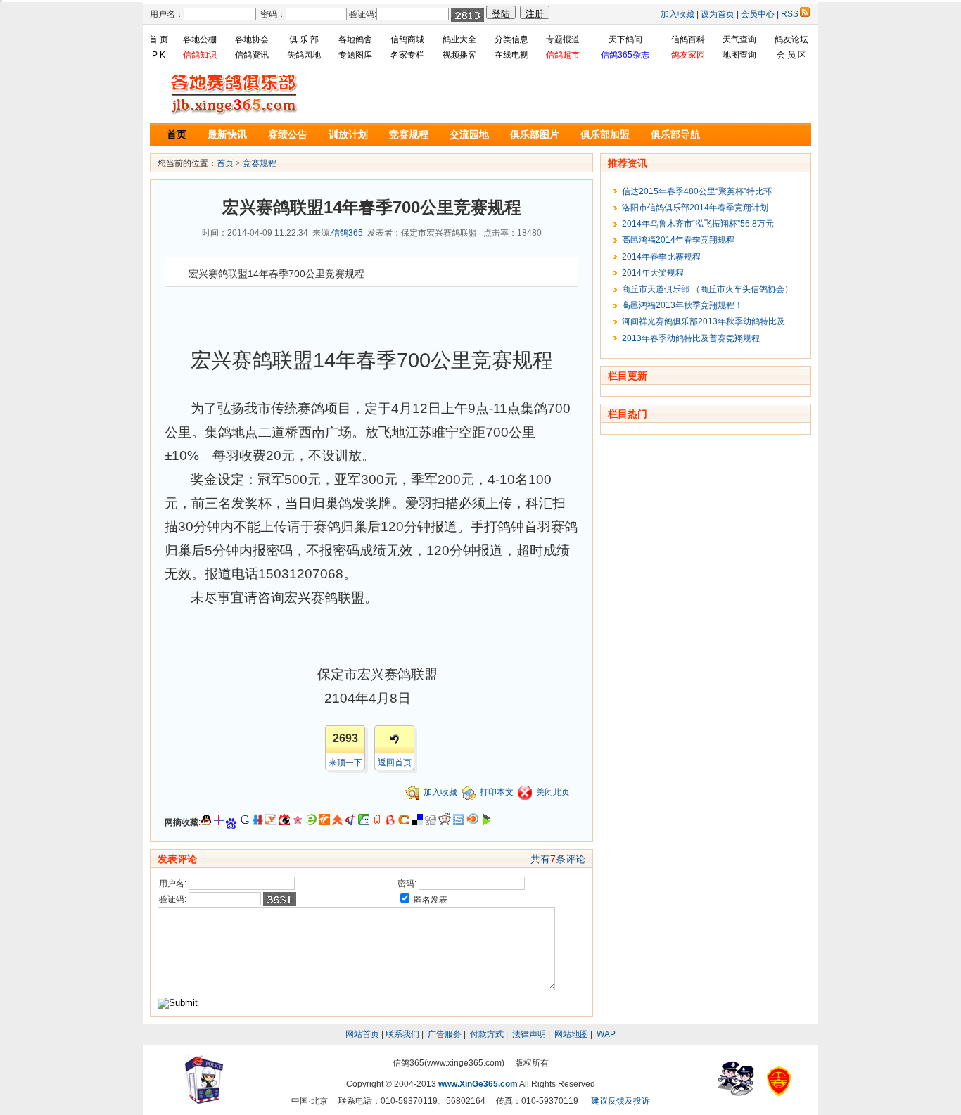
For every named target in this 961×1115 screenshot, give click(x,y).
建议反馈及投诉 (620, 1101)
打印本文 (497, 792)
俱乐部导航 (675, 134)
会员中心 (758, 14)
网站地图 (571, 1034)
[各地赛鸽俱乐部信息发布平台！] (234, 113)
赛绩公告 (287, 134)
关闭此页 (553, 792)
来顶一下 (345, 762)
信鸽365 (347, 233)
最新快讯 (227, 134)
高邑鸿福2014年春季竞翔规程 (676, 240)
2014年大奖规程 (651, 273)
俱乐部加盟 (605, 134)
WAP (606, 1034)
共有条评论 (557, 859)
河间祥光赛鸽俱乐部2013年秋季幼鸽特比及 (701, 321)
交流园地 (469, 134)
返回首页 (395, 762)
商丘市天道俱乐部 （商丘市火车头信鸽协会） (705, 289)
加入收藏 (677, 14)
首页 (176, 134)
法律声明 (529, 1034)
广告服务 (445, 1034)
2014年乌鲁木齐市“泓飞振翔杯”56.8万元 (696, 224)
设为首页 (717, 14)
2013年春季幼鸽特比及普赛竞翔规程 (689, 338)
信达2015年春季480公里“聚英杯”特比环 (695, 191)
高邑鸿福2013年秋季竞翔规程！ (680, 305)
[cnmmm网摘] (297, 822)
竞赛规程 (408, 134)
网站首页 (362, 1034)
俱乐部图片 (534, 134)
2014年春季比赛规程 (659, 257)
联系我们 (402, 1034)
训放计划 (348, 134)
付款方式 (487, 1034)
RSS (789, 14)
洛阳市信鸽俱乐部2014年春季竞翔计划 (693, 207)
